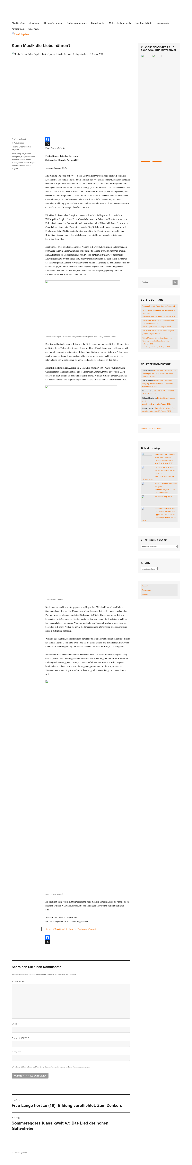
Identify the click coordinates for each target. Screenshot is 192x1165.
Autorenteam (18, 28)
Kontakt (145, 585)
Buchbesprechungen (76, 23)
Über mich (33, 28)
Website (16, 1052)
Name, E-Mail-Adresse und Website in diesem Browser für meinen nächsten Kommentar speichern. (52, 1067)
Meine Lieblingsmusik (120, 23)
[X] (87, 144)
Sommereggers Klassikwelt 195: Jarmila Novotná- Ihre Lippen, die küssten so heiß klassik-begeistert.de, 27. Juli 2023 (159, 514)
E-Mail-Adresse (21, 1038)
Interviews (34, 23)
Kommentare (162, 23)
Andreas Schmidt (19, 138)
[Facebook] (87, 139)
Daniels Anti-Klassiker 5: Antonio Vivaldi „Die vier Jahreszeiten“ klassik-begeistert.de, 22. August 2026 (158, 323)
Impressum (146, 594)
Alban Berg (16, 153)
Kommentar (19, 981)
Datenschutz (146, 590)
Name (15, 1024)
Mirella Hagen (29, 162)
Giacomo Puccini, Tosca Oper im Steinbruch (158, 306)
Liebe (20, 162)
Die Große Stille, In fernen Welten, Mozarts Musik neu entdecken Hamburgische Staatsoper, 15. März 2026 (159, 473)
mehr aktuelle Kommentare (151, 428)
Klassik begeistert (40, 12)
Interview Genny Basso (163, 496)
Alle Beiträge (18, 23)
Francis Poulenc (18, 159)
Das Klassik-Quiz (143, 23)
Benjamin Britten (28, 156)
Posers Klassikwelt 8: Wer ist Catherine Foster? (70, 929)
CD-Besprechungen (53, 23)
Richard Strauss (18, 165)
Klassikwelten (98, 23)
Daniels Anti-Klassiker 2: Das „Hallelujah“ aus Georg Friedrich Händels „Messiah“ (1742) (159, 373)
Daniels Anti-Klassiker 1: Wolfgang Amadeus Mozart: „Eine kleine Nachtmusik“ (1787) (157, 383)
